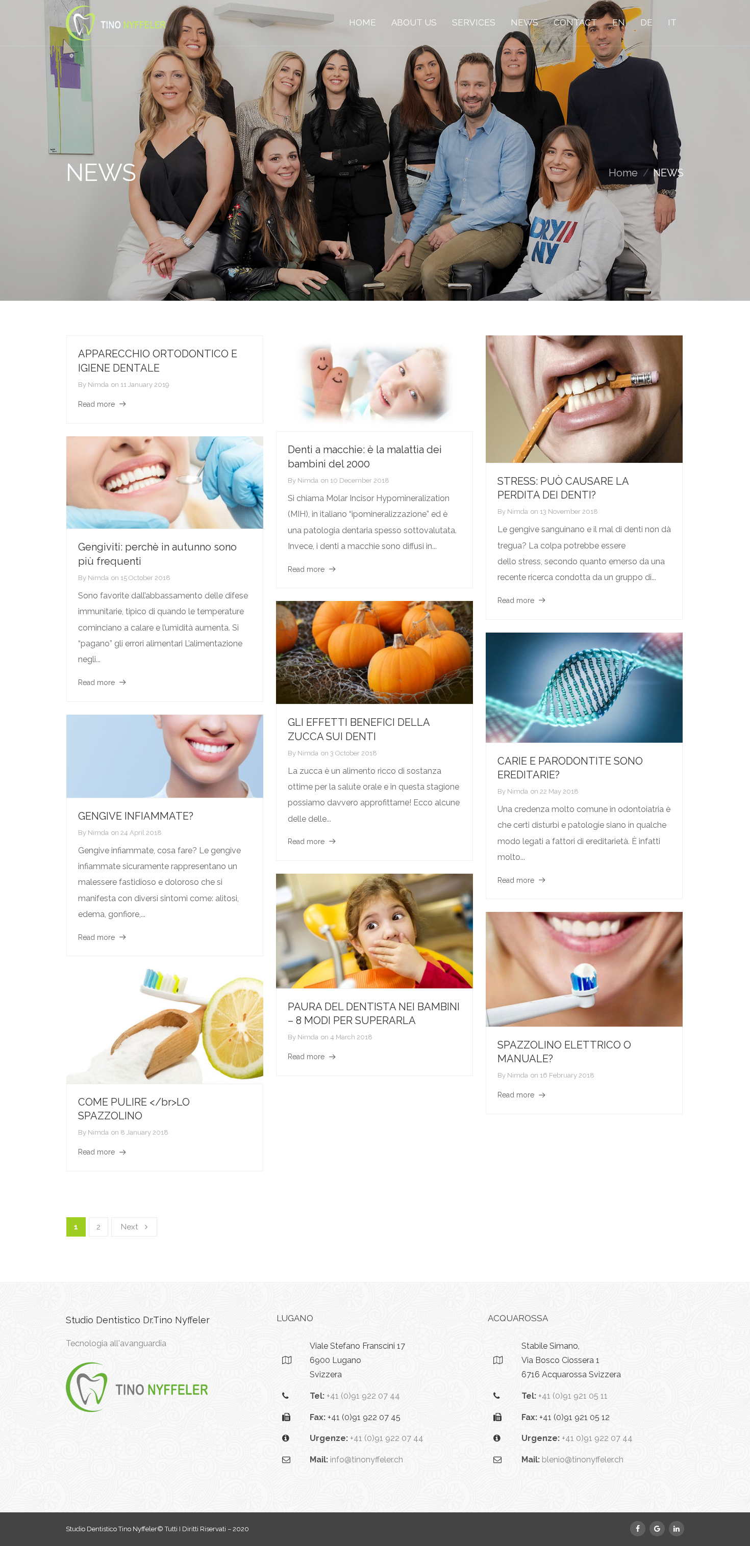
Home (623, 173)
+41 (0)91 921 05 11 (573, 1396)
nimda (98, 384)
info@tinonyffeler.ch (366, 1459)
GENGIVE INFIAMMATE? (135, 816)
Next (129, 1226)
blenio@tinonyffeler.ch (582, 1459)
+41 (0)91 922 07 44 (363, 1396)
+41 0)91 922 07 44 (597, 1438)
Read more (96, 404)
